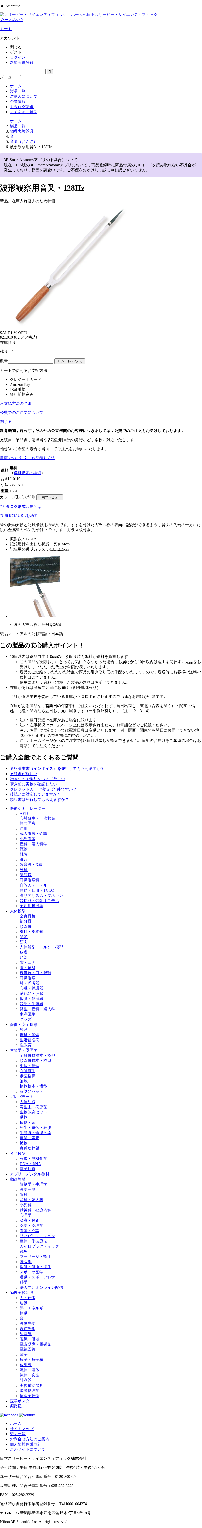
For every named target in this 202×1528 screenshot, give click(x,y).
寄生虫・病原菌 (33, 1107)
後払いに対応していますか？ (35, 794)
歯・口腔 (27, 962)
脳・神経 (27, 968)
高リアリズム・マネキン (41, 895)
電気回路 (27, 1349)
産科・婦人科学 (33, 844)
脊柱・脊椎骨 (31, 932)
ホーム (16, 86)
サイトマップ (22, 1429)
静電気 (26, 1334)
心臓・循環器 (31, 988)
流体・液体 (29, 1370)
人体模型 (18, 911)
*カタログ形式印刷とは (20, 506)
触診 (24, 854)
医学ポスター (22, 1401)
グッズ (26, 1019)
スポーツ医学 (31, 1272)
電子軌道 (27, 1169)
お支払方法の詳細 (16, 403)
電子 (24, 1354)
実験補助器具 (31, 1385)
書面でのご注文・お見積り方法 (27, 458)
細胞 (24, 1081)
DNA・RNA (30, 1164)
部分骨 (26, 921)
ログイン (18, 57)
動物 (24, 1117)
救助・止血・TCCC (37, 890)
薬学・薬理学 (31, 1225)
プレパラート (22, 1097)
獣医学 (26, 1262)
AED (24, 813)
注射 (24, 828)
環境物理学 (29, 1391)
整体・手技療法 (33, 1241)
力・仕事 (27, 1298)
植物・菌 (27, 1122)
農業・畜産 (29, 1138)
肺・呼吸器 (29, 983)
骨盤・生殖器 (31, 1004)
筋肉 (24, 942)
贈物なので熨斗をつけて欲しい (37, 779)
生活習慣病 (29, 1040)
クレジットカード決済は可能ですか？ (43, 789)
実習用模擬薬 (31, 906)
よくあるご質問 (23, 112)
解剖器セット (31, 1091)
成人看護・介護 (33, 834)
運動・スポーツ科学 (37, 1277)
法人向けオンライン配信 (41, 1287)
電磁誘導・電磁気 (35, 1344)
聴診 (24, 849)
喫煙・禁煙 (29, 1035)
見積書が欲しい (23, 774)
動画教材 (18, 1179)
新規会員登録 (22, 62)
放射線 (26, 1365)
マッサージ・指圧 (35, 1256)
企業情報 (18, 101)
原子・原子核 (31, 1360)
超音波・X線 (31, 864)
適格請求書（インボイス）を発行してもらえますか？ (57, 768)
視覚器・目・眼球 (35, 973)
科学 (24, 1282)
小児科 (26, 1205)
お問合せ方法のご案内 (29, 1439)
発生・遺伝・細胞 (35, 1127)
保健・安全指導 (23, 1024)
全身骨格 (27, 916)
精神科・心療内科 (35, 1210)
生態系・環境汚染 (35, 1133)
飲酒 (24, 1030)
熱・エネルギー (33, 1308)
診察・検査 (29, 1220)
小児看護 (27, 839)
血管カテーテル (33, 885)
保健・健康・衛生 (35, 1267)
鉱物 (24, 1143)
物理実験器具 (22, 1293)
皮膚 (24, 952)
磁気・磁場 (29, 1339)
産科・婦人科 (31, 1200)
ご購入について (23, 96)
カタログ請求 (22, 107)
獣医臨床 (27, 1076)
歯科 (24, 1195)
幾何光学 (27, 1329)
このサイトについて (27, 1449)
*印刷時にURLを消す (19, 516)
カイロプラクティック (39, 1246)
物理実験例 (29, 1396)
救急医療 (27, 823)
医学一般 (27, 1189)
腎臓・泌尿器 (31, 999)
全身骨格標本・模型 (37, 1055)
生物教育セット (33, 1112)
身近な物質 (29, 1148)
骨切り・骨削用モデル (39, 901)
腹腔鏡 (26, 875)
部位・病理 (29, 1066)
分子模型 (18, 1153)
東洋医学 (27, 1014)
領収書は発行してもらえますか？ (39, 799)
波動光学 (27, 1323)
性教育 (26, 1045)
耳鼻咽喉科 (29, 880)
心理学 (26, 1215)
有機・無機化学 (33, 1158)
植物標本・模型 (33, 1086)
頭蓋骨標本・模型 (35, 1060)
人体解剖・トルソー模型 (41, 947)
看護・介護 (29, 1231)
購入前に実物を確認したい (33, 784)
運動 (24, 1303)
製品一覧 (18, 91)
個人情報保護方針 (25, 1444)
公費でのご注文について (21, 412)
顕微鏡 (16, 1406)
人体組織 (27, 1102)
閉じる (6, 421)
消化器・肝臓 (31, 993)
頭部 (24, 957)
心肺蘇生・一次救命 (37, 818)
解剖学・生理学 (33, 1184)
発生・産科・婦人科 (37, 1009)
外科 (24, 870)
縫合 (24, 859)
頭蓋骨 (26, 926)
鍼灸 (24, 1251)
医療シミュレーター (27, 808)
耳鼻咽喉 (27, 978)
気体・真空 (29, 1375)
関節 (24, 937)
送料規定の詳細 (27, 473)
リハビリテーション (37, 1236)
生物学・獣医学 (23, 1050)
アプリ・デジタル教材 (29, 1174)
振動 (24, 1313)
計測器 (26, 1380)
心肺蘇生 (27, 1071)
